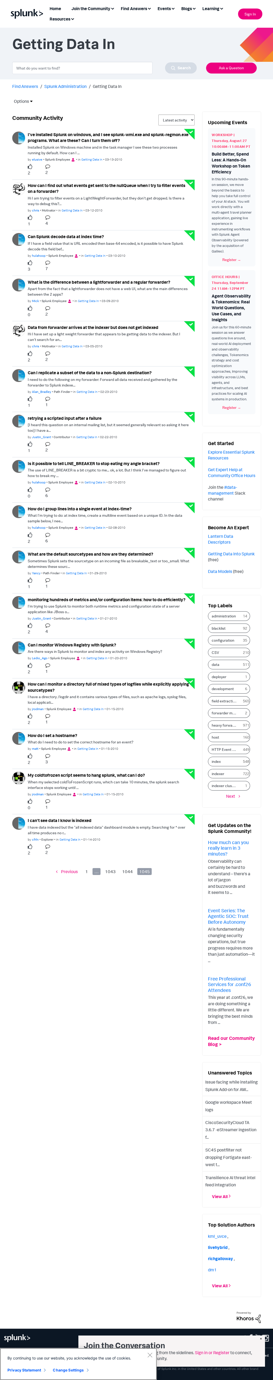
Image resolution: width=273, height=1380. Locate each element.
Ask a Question (231, 68)
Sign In (250, 14)
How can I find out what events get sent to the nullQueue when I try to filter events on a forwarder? (106, 188)
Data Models (220, 571)
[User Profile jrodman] (18, 687)
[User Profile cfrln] (18, 822)
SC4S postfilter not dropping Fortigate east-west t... (228, 1157)
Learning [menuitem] (210, 8)
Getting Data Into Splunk (231, 553)
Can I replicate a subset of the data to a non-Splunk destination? (90, 372)
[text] (31, 166)
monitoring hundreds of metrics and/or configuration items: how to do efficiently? (107, 599)
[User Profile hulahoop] (18, 239)
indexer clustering (226, 785)
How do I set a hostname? (52, 735)
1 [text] (29, 223)
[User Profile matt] (18, 737)
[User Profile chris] (18, 188)
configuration (223, 640)
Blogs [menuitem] (186, 8)
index (216, 761)
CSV (215, 652)
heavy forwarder (225, 725)
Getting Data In (91, 159)
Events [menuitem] (164, 8)
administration (224, 616)
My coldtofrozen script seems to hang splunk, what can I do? (86, 775)
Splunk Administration (65, 86)
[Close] (149, 1355)
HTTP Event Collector (226, 749)
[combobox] (104, 68)
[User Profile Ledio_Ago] (18, 647)
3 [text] (29, 269)
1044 (127, 871)
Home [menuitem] (55, 8)
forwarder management (226, 713)
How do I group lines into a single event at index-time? (80, 508)
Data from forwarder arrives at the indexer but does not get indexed (93, 327)
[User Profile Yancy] (18, 556)
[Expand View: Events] (173, 8)
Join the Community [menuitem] (90, 8)
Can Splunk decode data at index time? (66, 236)
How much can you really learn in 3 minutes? (228, 848)
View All (220, 1196)
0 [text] (29, 314)
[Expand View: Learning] (221, 8)
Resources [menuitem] (60, 19)
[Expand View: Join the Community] (112, 8)
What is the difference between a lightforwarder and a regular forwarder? (99, 282)
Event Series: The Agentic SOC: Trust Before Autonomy (228, 916)
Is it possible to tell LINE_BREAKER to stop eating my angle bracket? (94, 463)
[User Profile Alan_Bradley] (18, 375)
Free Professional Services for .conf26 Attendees (229, 984)
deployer (219, 676)
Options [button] (20, 101)
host (215, 737)
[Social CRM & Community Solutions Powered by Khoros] (249, 1317)
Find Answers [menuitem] (134, 8)
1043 (110, 871)
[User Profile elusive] (18, 137)
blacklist (219, 628)
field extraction (224, 701)
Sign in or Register (212, 1352)
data (215, 664)
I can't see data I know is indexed (59, 820)
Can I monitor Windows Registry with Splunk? (72, 645)
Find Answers (25, 86)
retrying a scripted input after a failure (65, 418)
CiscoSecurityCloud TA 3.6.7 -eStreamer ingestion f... (230, 1130)
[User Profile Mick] (18, 284)
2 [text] (29, 173)
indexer (218, 773)
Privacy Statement (24, 1370)
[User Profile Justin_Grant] (18, 420)
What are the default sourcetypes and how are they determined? (90, 554)
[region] (78, 1364)
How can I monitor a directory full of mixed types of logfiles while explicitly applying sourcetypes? (108, 687)
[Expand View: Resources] (72, 18)
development (223, 688)
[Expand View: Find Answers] (149, 8)
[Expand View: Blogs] (194, 8)
